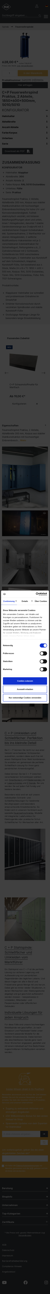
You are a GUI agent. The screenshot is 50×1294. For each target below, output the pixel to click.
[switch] (43, 653)
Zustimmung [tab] (9, 601)
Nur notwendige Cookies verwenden (25, 698)
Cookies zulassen (25, 681)
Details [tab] (25, 601)
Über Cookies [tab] (41, 601)
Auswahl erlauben (25, 689)
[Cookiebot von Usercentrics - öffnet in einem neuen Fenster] (36, 594)
